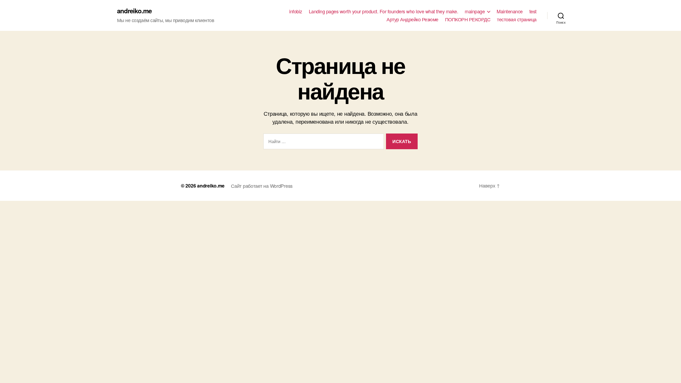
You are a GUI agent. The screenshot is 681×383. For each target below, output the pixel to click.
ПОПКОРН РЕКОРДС (468, 19)
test (533, 11)
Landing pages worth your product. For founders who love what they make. (383, 11)
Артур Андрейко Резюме (412, 19)
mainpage (475, 11)
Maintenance (510, 11)
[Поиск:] (322, 142)
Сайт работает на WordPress (262, 185)
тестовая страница (517, 19)
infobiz (295, 11)
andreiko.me (134, 10)
